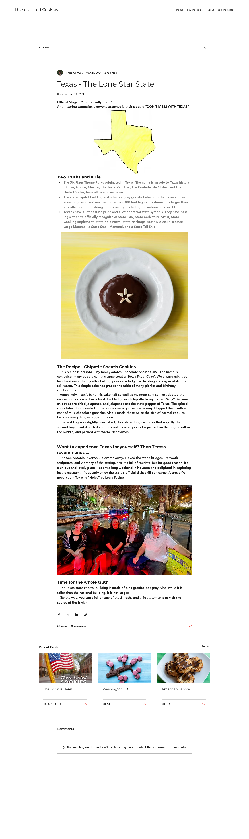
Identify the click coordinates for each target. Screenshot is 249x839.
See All (206, 646)
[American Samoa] (183, 668)
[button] (205, 47)
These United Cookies (36, 9)
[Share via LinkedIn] (76, 614)
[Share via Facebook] (59, 614)
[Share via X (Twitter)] (67, 614)
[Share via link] (85, 614)
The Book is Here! (57, 689)
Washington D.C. (116, 689)
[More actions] (190, 73)
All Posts (44, 47)
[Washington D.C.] (124, 668)
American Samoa (176, 689)
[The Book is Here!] (65, 668)
